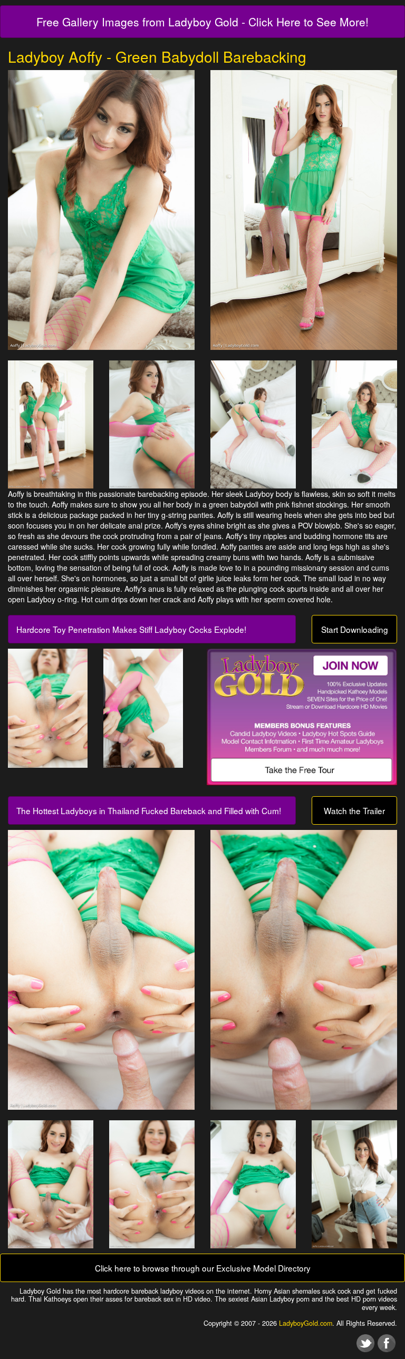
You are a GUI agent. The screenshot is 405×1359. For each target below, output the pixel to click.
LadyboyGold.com (305, 1323)
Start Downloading (354, 629)
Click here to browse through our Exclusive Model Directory (203, 1268)
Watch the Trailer (354, 810)
